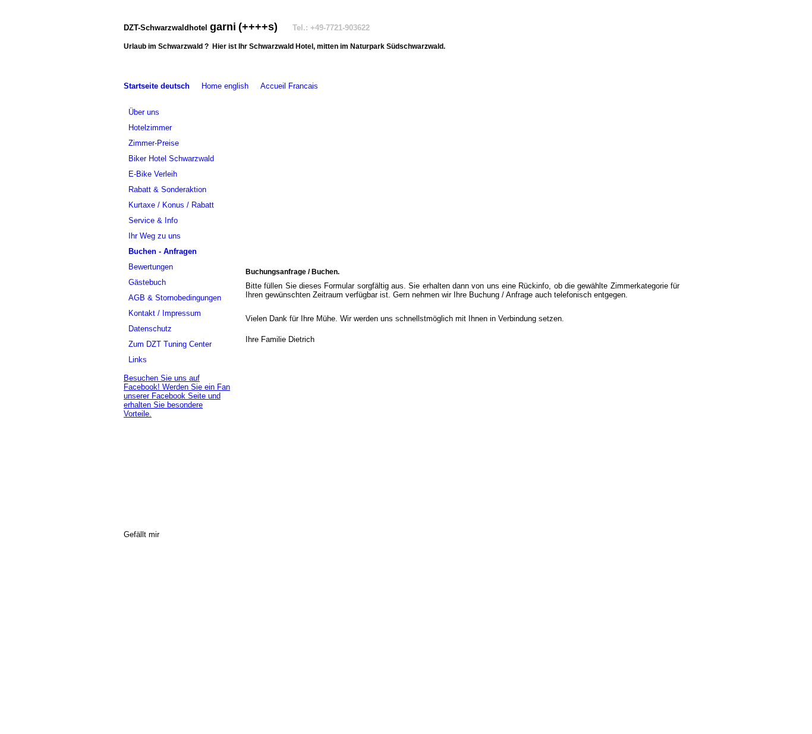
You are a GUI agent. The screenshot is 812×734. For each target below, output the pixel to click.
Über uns (143, 112)
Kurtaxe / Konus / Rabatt (171, 204)
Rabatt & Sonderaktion (167, 189)
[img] (462, 173)
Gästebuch (147, 282)
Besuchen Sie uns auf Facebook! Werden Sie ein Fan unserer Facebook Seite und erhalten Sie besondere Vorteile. (177, 396)
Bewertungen (150, 266)
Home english (225, 85)
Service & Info (153, 220)
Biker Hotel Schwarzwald (171, 158)
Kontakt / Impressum (164, 313)
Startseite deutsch (157, 85)
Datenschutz (150, 328)
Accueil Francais (289, 85)
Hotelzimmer (150, 127)
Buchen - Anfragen (162, 251)
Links (137, 359)
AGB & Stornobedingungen (174, 297)
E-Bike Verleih (152, 174)
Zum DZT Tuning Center (170, 344)
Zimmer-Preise (153, 143)
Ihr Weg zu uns (154, 235)
